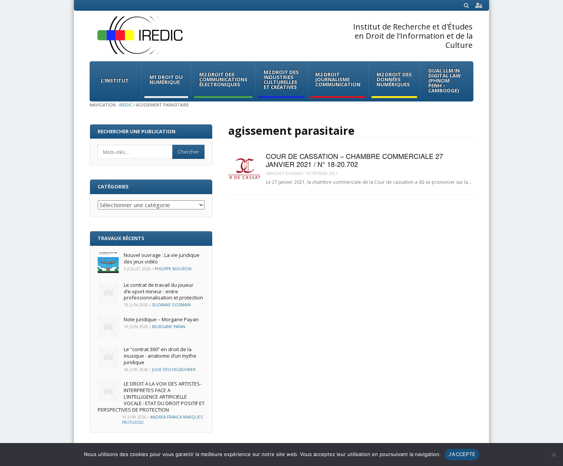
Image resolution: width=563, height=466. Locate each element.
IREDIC (125, 105)
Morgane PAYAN (168, 326)
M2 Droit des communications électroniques (223, 79)
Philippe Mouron (173, 268)
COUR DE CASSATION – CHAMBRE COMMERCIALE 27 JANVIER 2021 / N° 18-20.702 (354, 160)
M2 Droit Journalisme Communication (337, 79)
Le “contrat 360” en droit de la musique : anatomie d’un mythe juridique (160, 356)
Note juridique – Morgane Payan (161, 319)
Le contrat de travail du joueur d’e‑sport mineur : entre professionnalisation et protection (163, 291)
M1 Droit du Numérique (166, 79)
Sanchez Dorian (284, 173)
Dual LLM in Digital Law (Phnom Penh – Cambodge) (444, 80)
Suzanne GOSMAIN (171, 304)
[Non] (553, 454)
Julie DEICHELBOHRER (174, 369)
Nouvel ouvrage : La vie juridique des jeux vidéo (162, 258)
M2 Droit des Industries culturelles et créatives (281, 79)
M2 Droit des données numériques (394, 79)
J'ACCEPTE (461, 454)
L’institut (115, 80)
